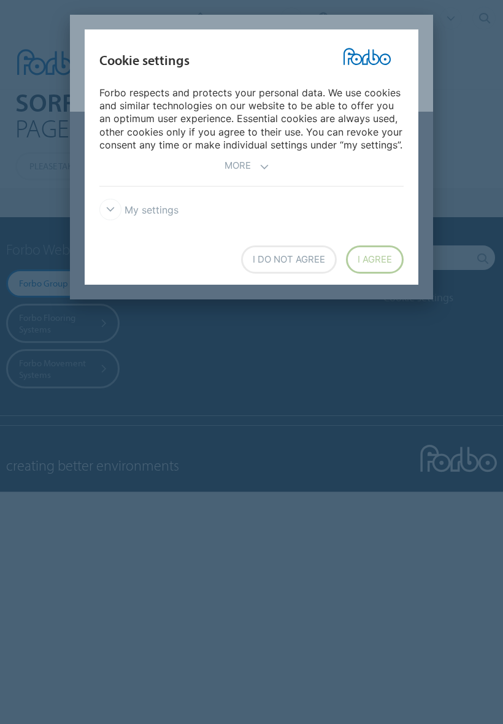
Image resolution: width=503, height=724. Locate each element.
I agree (375, 259)
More (238, 165)
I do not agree (289, 259)
